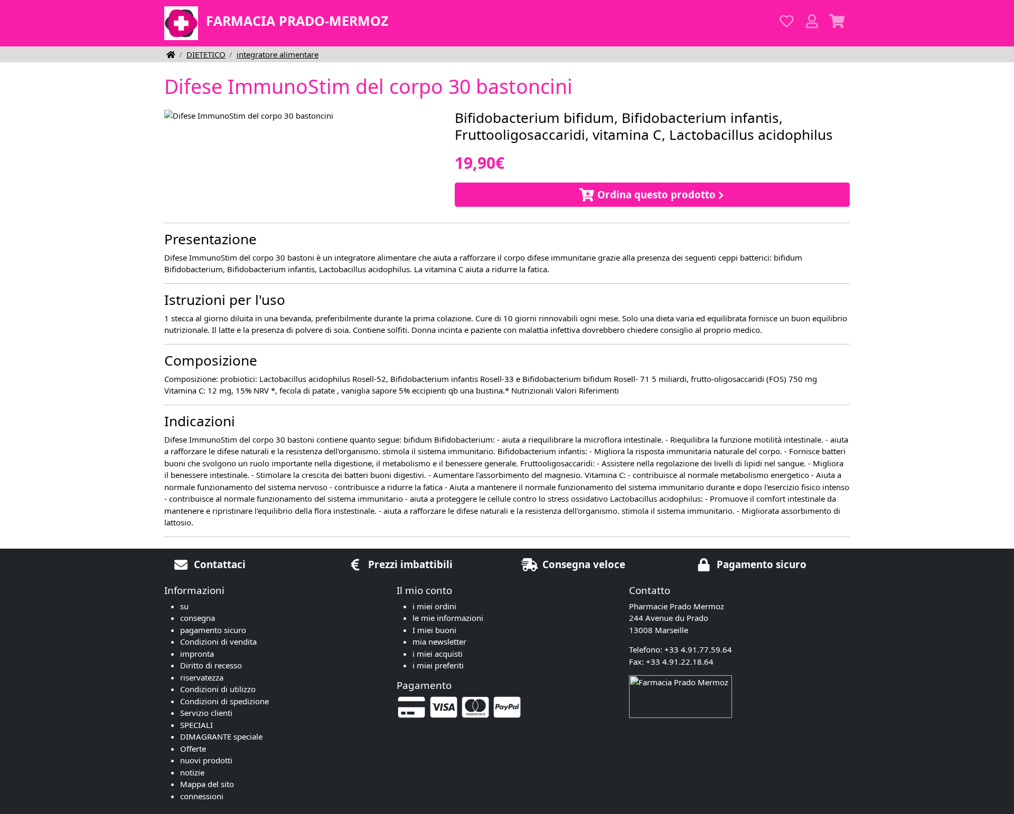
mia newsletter (439, 641)
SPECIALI (196, 725)
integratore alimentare (277, 54)
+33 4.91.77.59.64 (698, 649)
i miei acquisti (437, 653)
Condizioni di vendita (218, 641)
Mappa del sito (207, 784)
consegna (197, 617)
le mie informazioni (447, 617)
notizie (192, 772)
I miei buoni (434, 630)
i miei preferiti (438, 665)
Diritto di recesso (211, 665)
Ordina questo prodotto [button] (655, 194)
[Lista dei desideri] (786, 21)
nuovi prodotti (206, 760)
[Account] (811, 21)
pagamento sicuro (213, 630)
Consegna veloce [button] (582, 564)
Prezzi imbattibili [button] (409, 564)
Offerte (193, 748)
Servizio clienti (206, 712)
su (184, 606)
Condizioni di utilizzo (218, 689)
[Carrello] (837, 21)
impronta (197, 653)
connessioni (201, 796)
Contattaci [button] (218, 564)
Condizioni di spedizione (224, 701)
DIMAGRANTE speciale (221, 736)
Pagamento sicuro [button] (760, 564)
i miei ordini (434, 606)
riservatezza (201, 677)
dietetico (206, 54)
